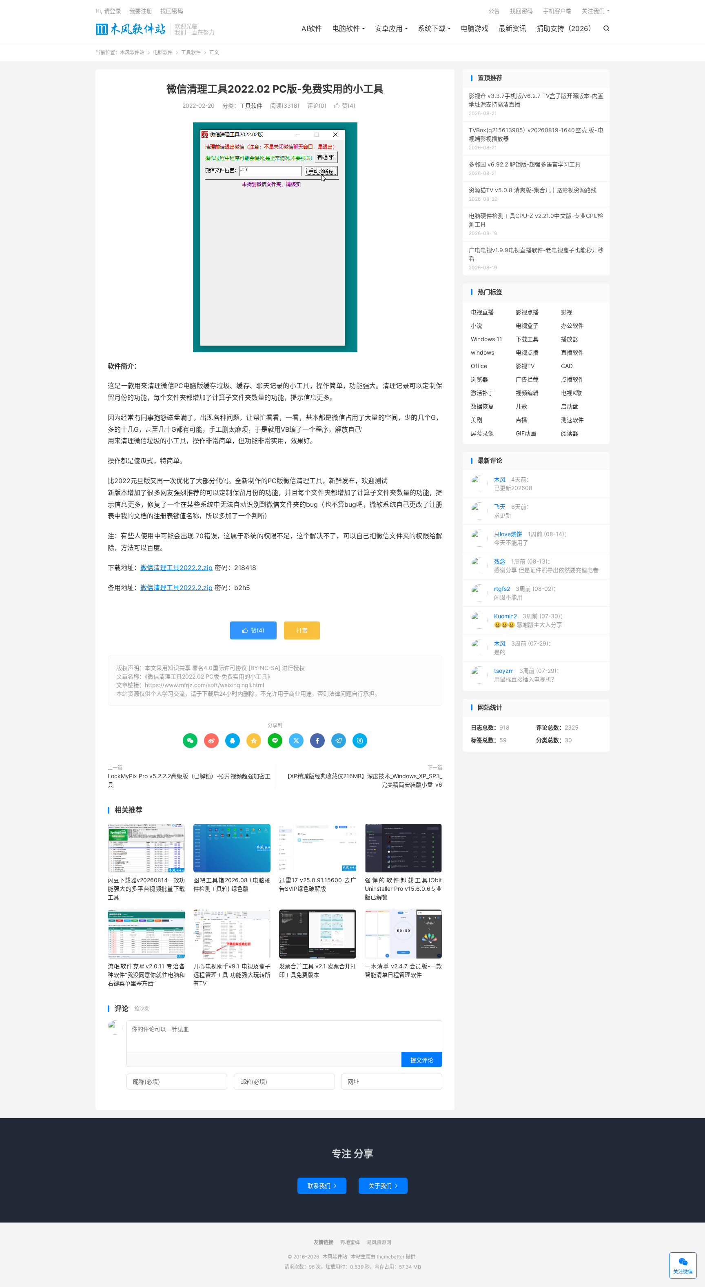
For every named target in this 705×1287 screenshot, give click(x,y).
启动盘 (569, 406)
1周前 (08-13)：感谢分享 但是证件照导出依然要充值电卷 (546, 565)
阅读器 (569, 433)
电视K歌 (571, 392)
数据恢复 (482, 406)
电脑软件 (346, 28)
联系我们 (322, 1185)
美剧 (476, 419)
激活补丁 (482, 392)
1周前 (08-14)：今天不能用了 (532, 538)
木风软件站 (130, 29)
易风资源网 (379, 1242)
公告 (494, 10)
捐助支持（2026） (566, 28)
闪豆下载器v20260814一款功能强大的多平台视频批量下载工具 (146, 888)
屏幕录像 (482, 433)
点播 (521, 419)
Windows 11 (486, 338)
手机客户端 (557, 10)
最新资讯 (512, 28)
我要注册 (140, 10)
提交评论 (421, 1059)
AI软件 (312, 28)
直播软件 (572, 352)
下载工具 (527, 338)
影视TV (525, 365)
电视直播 (482, 311)
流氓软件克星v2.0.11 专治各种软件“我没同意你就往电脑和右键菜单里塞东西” (146, 975)
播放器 (569, 338)
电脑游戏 (474, 28)
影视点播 (527, 311)
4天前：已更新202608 (513, 483)
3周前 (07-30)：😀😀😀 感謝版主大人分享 (530, 620)
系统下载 (432, 28)
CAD (567, 365)
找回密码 (521, 10)
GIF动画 (526, 433)
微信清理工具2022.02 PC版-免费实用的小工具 (275, 89)
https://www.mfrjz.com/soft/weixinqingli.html (204, 684)
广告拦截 (527, 379)
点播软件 (572, 379)
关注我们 (593, 10)
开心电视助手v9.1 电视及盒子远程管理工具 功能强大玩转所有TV (231, 975)
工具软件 (191, 52)
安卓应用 (389, 28)
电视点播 (527, 352)
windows (482, 352)
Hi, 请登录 (108, 10)
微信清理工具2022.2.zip (176, 568)
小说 (476, 325)
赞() (344, 105)
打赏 (302, 630)
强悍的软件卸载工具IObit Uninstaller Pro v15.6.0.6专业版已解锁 (403, 888)
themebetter (390, 1257)
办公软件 (572, 325)
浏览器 (479, 379)
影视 (566, 311)
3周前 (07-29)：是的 (524, 647)
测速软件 (572, 419)
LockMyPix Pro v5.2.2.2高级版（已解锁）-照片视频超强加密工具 (189, 780)
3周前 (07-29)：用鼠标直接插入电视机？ (528, 675)
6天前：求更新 (513, 511)
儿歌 (521, 406)
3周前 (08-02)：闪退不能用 (526, 593)
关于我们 (383, 1185)
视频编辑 (527, 392)
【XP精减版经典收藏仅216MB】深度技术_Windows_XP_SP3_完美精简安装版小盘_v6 (363, 780)
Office (479, 365)
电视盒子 (527, 325)
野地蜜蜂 (350, 1242)
